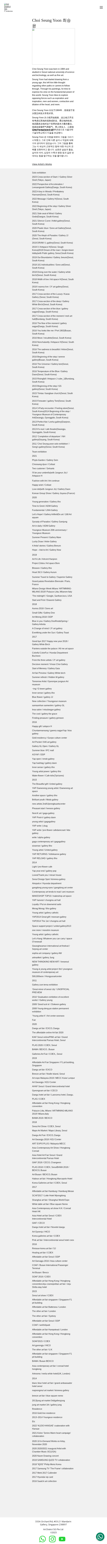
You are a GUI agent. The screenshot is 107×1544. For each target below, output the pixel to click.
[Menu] (101, 7)
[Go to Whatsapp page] (43, 1539)
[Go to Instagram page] (53, 1539)
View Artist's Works (42, 164)
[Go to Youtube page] (62, 1539)
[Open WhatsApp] (100, 1536)
